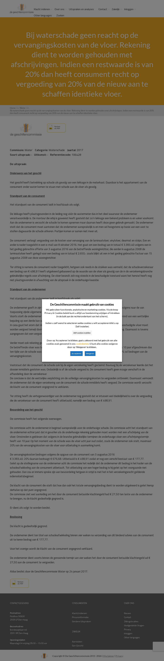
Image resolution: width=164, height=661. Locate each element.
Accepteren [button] (76, 353)
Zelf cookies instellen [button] (82, 333)
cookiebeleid (82, 343)
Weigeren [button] (90, 353)
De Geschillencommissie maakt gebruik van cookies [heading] (82, 304)
